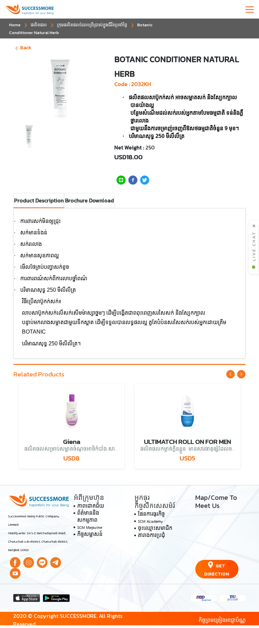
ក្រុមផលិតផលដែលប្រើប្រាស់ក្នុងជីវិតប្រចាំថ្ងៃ (92, 25)
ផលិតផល (39, 25)
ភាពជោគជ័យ (90, 506)
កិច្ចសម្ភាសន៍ (90, 535)
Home (15, 25)
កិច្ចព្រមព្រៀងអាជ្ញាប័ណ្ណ (222, 620)
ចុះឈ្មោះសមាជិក (155, 529)
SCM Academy (150, 521)
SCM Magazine (89, 528)
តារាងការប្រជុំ (151, 536)
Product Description (39, 200)
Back (25, 47)
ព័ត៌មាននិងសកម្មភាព (88, 517)
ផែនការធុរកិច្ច (151, 514)
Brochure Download (89, 200)
